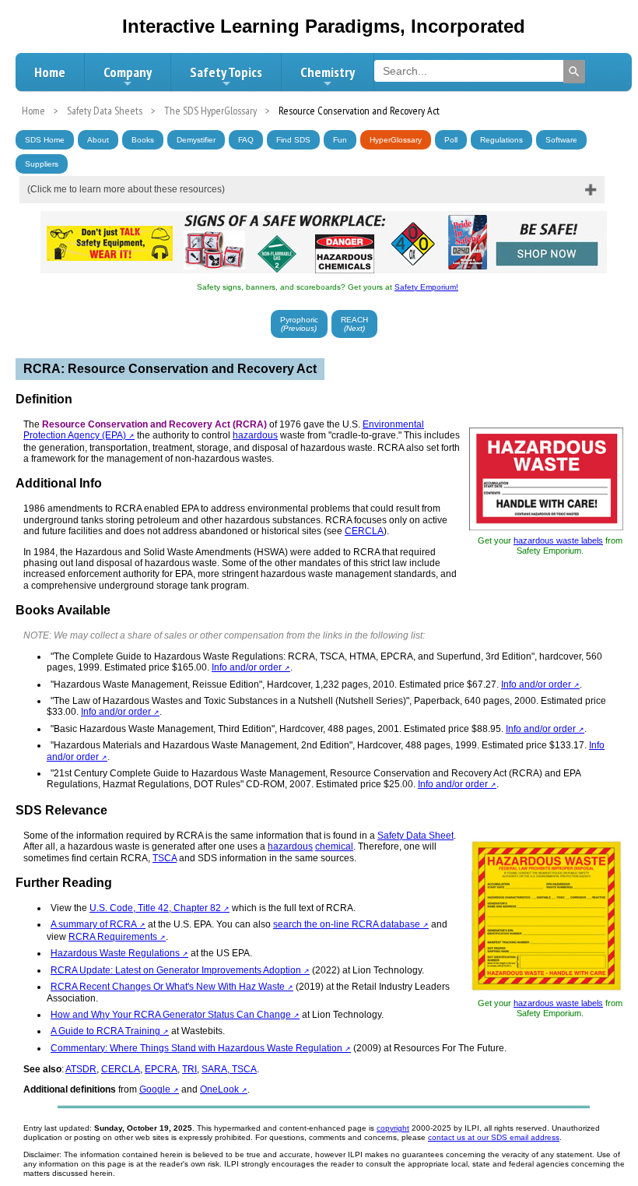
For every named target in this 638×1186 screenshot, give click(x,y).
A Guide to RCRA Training (105, 1031)
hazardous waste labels (558, 540)
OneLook (219, 1089)
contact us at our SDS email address (493, 1137)
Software (561, 139)
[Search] (574, 71)
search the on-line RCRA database (346, 924)
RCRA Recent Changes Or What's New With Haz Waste (168, 986)
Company (127, 72)
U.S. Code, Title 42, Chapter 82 (155, 908)
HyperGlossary (396, 139)
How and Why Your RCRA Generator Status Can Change (171, 1014)
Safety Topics (226, 72)
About (98, 139)
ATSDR (80, 1069)
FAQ (246, 139)
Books (142, 139)
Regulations (501, 139)
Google (154, 1089)
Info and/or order (247, 667)
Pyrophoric (299, 324)
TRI (189, 1069)
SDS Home (45, 139)
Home (49, 72)
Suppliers (41, 164)
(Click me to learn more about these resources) (126, 189)
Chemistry (327, 72)
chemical (334, 846)
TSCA (164, 858)
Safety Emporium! (426, 287)
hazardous (255, 435)
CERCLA (364, 531)
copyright (393, 1128)
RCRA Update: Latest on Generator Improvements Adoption (176, 970)
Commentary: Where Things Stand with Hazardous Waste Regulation (196, 1048)
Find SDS (293, 139)
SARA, (217, 1069)
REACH (354, 324)
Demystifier (196, 139)
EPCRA (161, 1069)
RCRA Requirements (112, 936)
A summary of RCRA (94, 924)
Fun (340, 139)
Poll (450, 139)
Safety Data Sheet (415, 835)
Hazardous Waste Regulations (115, 953)
